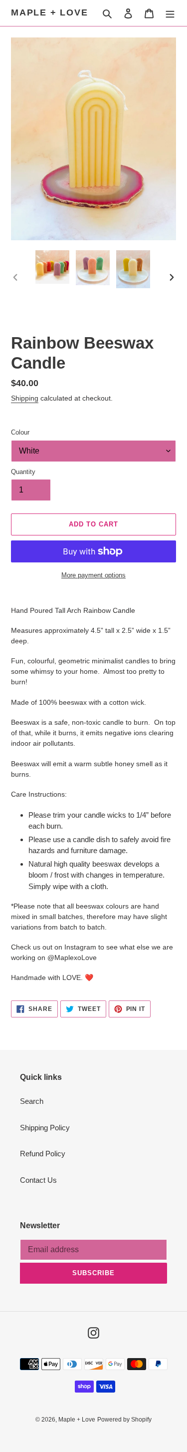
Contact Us (38, 1180)
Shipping (24, 398)
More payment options (93, 575)
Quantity (23, 472)
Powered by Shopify (124, 1419)
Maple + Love (49, 12)
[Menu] (170, 13)
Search (31, 1101)
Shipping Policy (45, 1127)
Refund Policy (42, 1153)
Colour (20, 432)
